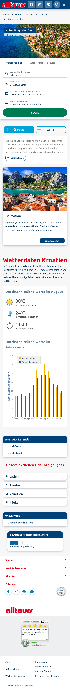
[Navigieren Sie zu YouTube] (32, 591)
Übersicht (18, 129)
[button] (35, 560)
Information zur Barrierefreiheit (43, 669)
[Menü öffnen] (64, 4)
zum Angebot (52, 240)
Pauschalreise (13, 63)
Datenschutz (12, 668)
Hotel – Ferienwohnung (42, 63)
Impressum (41, 661)
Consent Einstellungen (47, 675)
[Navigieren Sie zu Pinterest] (24, 591)
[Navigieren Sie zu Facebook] (8, 591)
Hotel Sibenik (15, 453)
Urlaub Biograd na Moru (20, 522)
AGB (7, 661)
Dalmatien (13, 216)
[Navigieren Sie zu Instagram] (16, 591)
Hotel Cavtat (15, 446)
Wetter (51, 129)
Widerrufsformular (15, 675)
